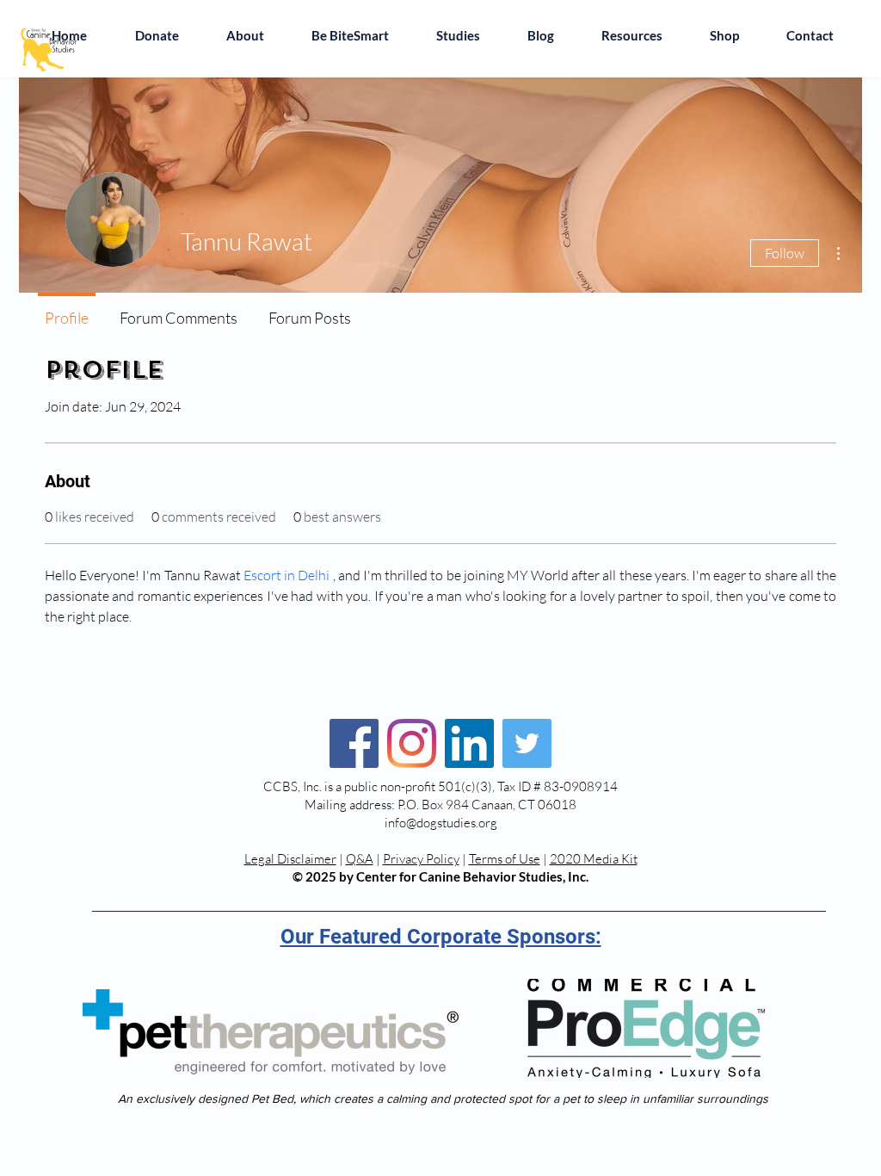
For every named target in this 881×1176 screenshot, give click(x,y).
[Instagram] (411, 743)
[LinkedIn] (469, 743)
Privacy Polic (418, 859)
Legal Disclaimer (290, 859)
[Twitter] (526, 743)
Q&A (359, 859)
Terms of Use (504, 859)
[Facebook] (354, 743)
